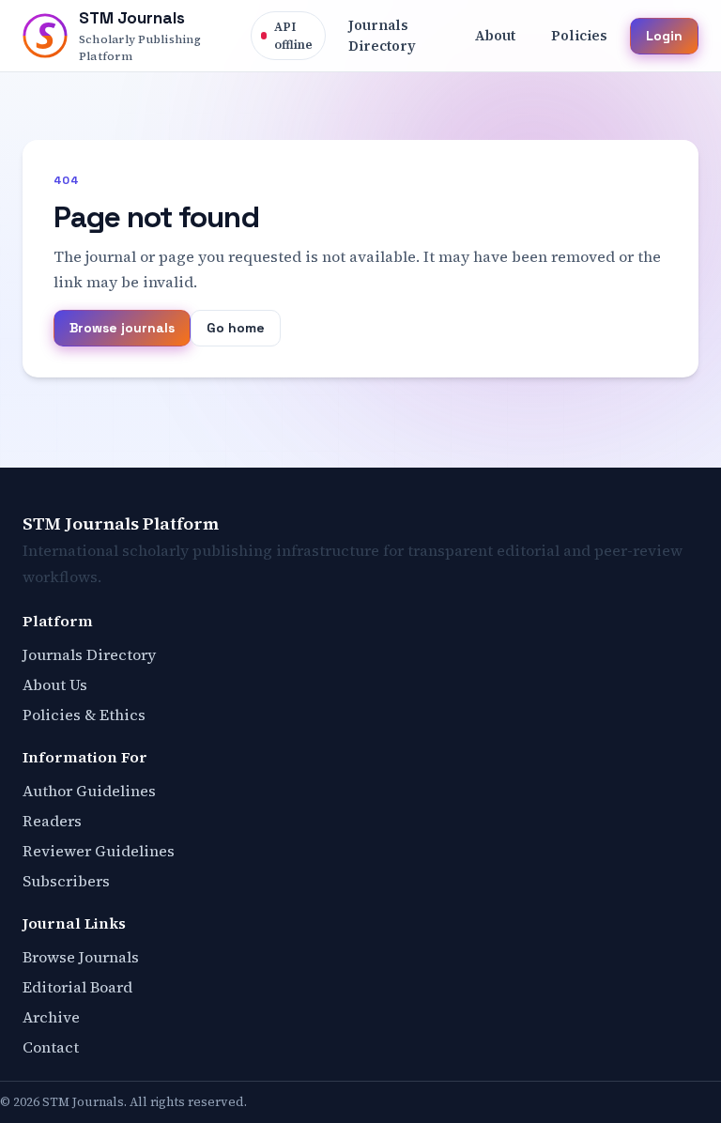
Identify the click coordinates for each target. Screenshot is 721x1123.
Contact (51, 1047)
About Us (55, 684)
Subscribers (66, 880)
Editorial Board (77, 987)
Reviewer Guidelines (99, 850)
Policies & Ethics (84, 714)
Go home (236, 327)
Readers (52, 820)
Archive (51, 1017)
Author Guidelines (89, 790)
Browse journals (122, 327)
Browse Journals (81, 956)
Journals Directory (89, 654)
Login (664, 35)
